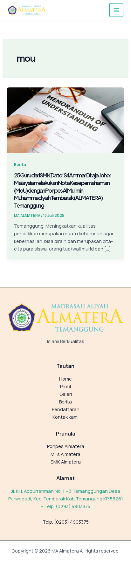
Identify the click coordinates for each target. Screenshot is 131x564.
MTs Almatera (65, 454)
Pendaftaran (65, 409)
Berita (20, 164)
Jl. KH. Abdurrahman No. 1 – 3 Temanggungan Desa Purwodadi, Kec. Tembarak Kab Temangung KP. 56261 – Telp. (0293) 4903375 (65, 498)
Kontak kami (65, 417)
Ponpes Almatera (65, 446)
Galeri (65, 394)
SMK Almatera (66, 461)
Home (65, 378)
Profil (65, 386)
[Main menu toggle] (116, 10)
